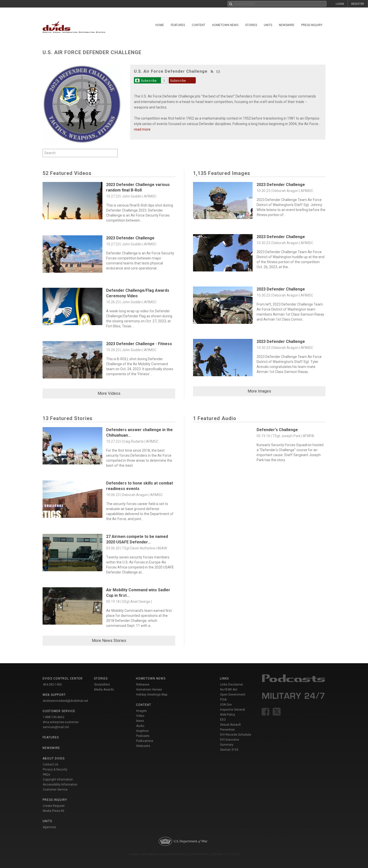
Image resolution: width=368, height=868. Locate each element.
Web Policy (227, 714)
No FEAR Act (228, 689)
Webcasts (143, 746)
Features (178, 25)
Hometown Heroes (149, 689)
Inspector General (232, 709)
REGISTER (357, 4)
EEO (223, 719)
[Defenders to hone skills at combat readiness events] (72, 500)
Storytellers (102, 684)
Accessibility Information (60, 784)
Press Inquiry (311, 25)
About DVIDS (54, 758)
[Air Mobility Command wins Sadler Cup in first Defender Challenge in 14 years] (72, 607)
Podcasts (142, 736)
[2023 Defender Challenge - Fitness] (72, 361)
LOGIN (340, 4)
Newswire (286, 25)
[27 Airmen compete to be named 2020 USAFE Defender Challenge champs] (72, 554)
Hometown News (225, 25)
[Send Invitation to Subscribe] (218, 71)
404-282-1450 (52, 684)
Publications (144, 741)
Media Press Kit (53, 811)
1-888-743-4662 (53, 717)
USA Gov (226, 704)
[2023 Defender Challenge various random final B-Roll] (72, 202)
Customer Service (55, 789)
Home (159, 25)
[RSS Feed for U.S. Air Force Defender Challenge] (212, 71)
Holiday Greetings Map (151, 694)
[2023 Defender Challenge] (72, 255)
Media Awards (104, 689)
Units (268, 25)
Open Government (232, 694)
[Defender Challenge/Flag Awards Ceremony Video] (72, 308)
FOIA (223, 699)
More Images (259, 391)
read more (142, 129)
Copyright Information (58, 779)
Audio (140, 726)
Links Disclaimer (231, 684)
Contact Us (50, 764)
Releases (142, 684)
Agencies (49, 827)
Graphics (142, 731)
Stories (251, 25)
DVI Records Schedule (235, 734)
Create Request (54, 806)
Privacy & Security (55, 769)
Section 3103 (229, 749)
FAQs (46, 774)
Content (198, 25)
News (140, 721)
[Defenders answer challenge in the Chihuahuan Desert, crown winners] (72, 447)
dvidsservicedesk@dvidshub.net (65, 701)
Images (141, 711)
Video (140, 716)
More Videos (109, 393)
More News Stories (109, 640)
